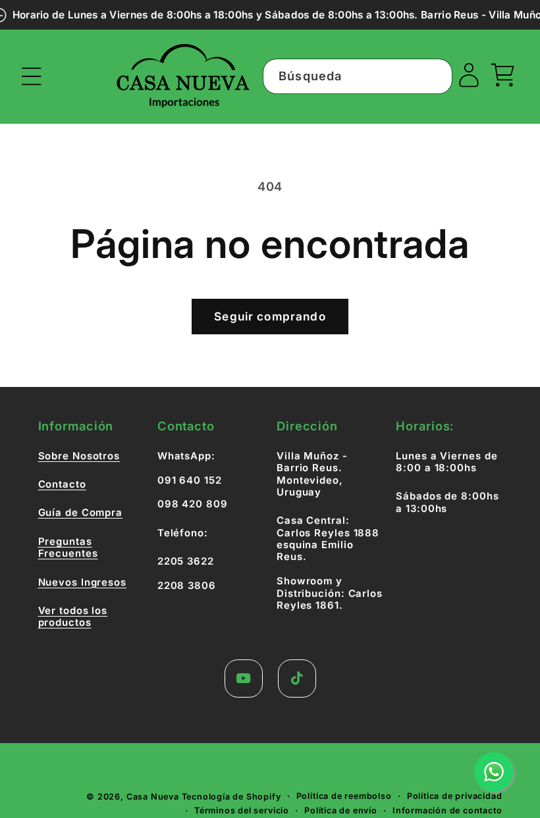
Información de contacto (447, 810)
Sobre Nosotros (79, 456)
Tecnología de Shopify (231, 797)
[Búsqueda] (435, 76)
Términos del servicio (241, 810)
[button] (32, 76)
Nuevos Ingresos (82, 582)
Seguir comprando (269, 316)
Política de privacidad (454, 796)
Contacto (62, 484)
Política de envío (340, 810)
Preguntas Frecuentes (68, 547)
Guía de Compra (80, 513)
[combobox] (357, 76)
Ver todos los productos (73, 616)
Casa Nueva (152, 797)
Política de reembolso (344, 796)
